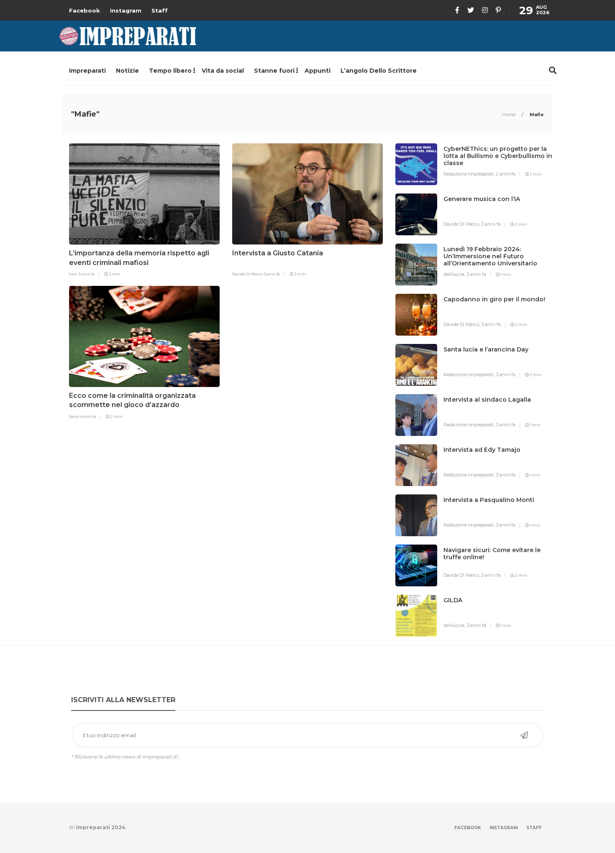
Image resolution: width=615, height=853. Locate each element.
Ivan (73, 274)
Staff (159, 10)
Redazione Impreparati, (469, 174)
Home (509, 114)
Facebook (84, 10)
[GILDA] (452, 617)
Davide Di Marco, (462, 224)
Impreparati (87, 70)
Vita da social (223, 70)
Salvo (74, 416)
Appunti (318, 70)
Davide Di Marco (248, 274)
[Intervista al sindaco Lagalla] (487, 416)
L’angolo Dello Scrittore (379, 70)
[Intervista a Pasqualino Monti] (488, 516)
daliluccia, (454, 274)
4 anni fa (87, 416)
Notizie (127, 70)
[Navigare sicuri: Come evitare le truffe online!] (497, 566)
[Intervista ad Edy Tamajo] (481, 466)
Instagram (125, 10)
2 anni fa (505, 174)
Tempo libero (170, 70)
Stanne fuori (274, 70)
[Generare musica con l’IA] (481, 215)
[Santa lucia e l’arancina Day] (485, 366)
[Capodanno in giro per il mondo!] (494, 316)
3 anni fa (86, 274)
